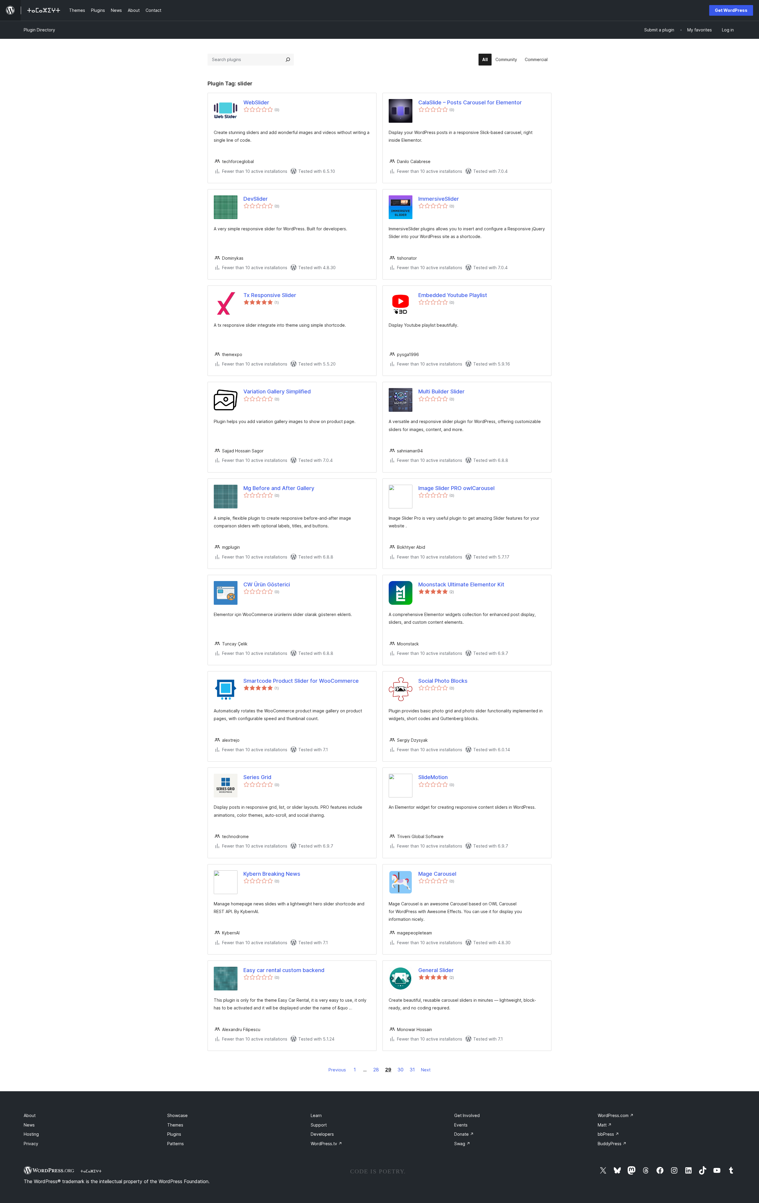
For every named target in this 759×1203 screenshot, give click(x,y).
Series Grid (257, 777)
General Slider (436, 970)
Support (319, 1124)
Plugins (174, 1134)
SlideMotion (433, 777)
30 (401, 1070)
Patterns (175, 1143)
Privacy (31, 1143)
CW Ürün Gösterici (266, 584)
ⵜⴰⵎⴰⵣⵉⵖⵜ (91, 1171)
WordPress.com (616, 1115)
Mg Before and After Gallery (278, 488)
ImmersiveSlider (438, 199)
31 (412, 1070)
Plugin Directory (39, 29)
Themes (175, 1124)
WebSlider (256, 102)
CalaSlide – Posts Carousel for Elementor (470, 102)
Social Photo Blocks (443, 681)
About (30, 1115)
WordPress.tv (326, 1143)
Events (461, 1124)
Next (425, 1069)
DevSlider (255, 199)
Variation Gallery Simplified (277, 391)
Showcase (177, 1115)
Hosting (31, 1134)
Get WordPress (731, 10)
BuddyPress (612, 1143)
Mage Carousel (437, 874)
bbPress (608, 1134)
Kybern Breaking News (271, 874)
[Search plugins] (288, 60)
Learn (316, 1115)
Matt (605, 1124)
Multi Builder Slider (441, 391)
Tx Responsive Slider (269, 295)
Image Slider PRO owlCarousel (456, 488)
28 (376, 1070)
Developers (322, 1134)
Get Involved (467, 1115)
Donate (464, 1134)
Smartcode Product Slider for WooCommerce (301, 681)
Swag (462, 1143)
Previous (337, 1069)
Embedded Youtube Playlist (452, 295)
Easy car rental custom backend (283, 970)
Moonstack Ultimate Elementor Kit (461, 584)
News (29, 1124)
